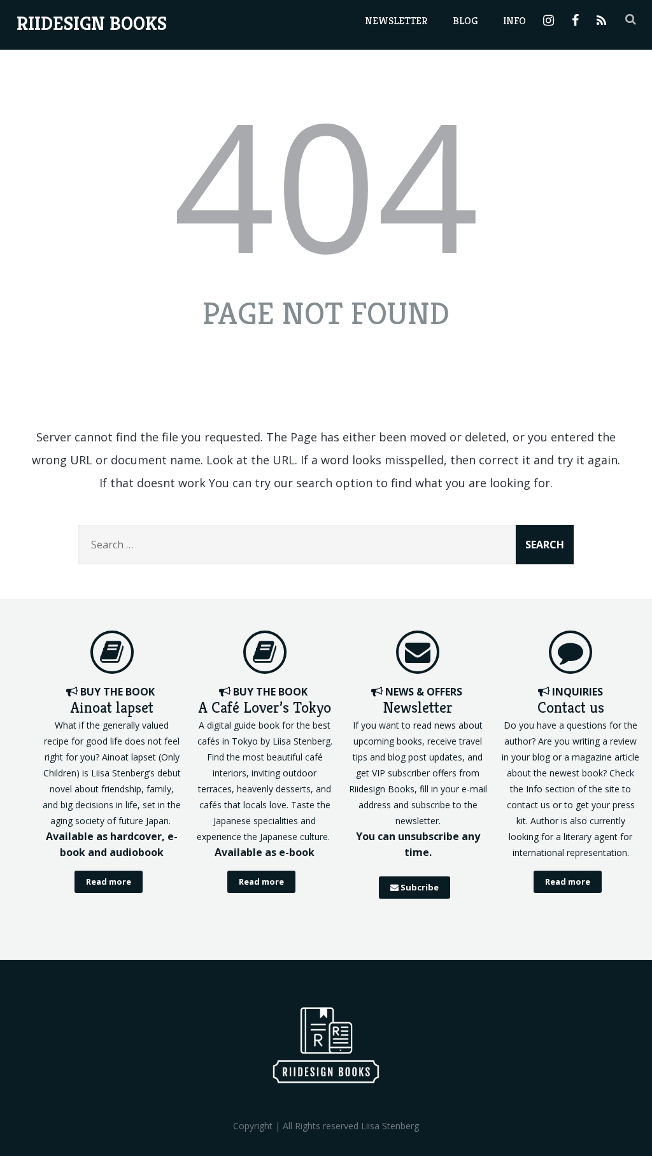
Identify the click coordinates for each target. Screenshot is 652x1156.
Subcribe (419, 887)
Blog (465, 20)
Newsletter (396, 20)
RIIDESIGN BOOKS (92, 23)
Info (514, 20)
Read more (108, 881)
